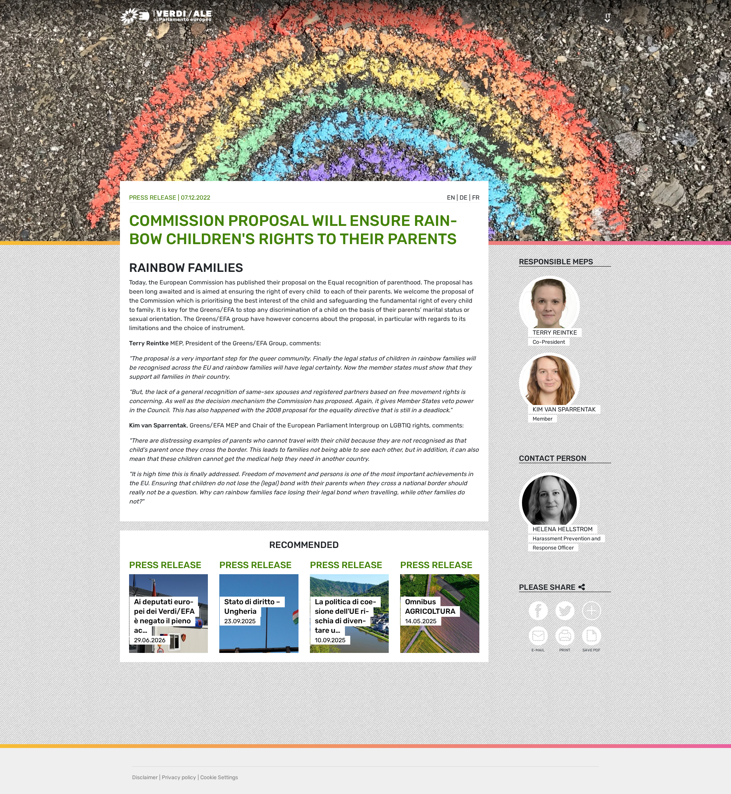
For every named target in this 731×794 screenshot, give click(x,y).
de (464, 197)
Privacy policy (179, 777)
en (451, 197)
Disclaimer (145, 777)
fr (475, 197)
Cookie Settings (219, 777)
